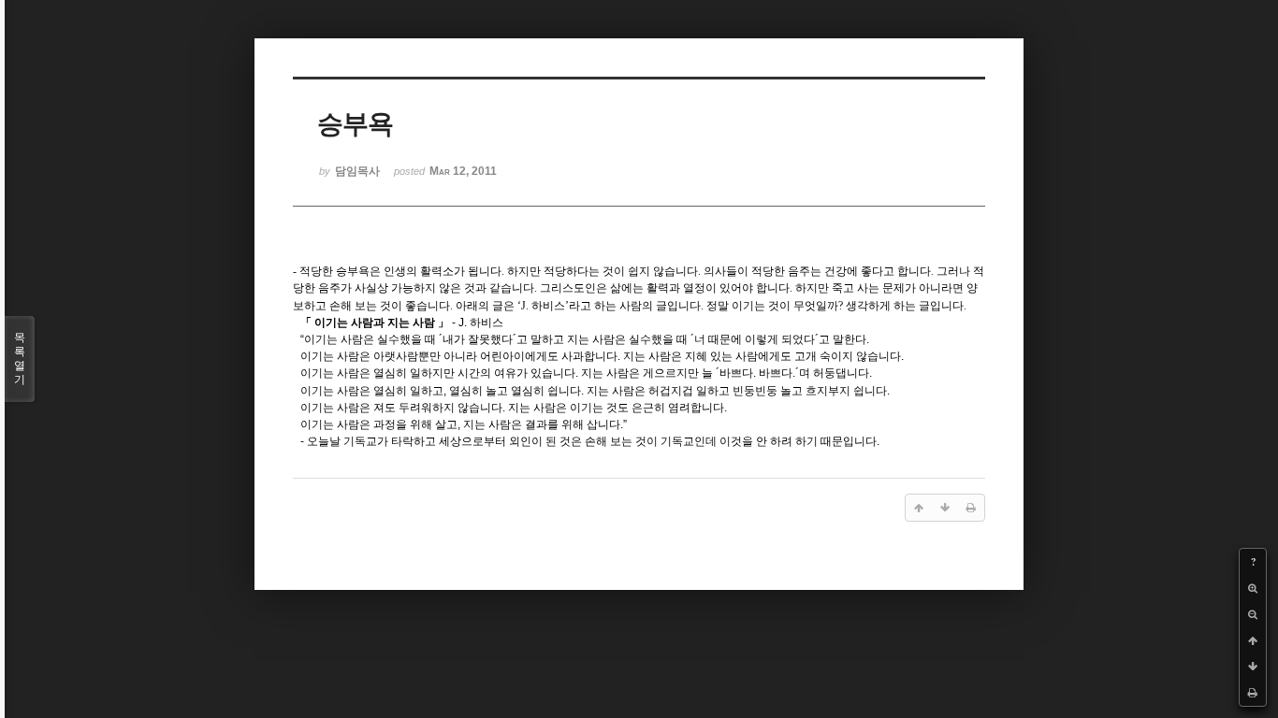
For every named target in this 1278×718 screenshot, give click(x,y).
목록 (19, 358)
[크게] (1253, 588)
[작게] (1253, 614)
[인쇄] (1253, 693)
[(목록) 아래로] (1253, 666)
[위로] (1253, 640)
